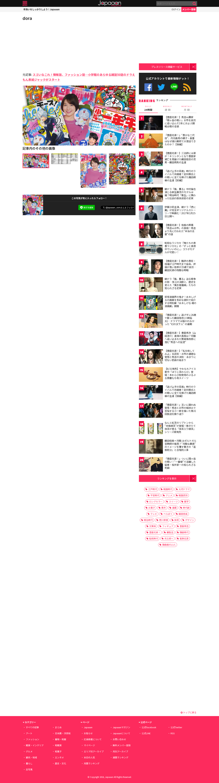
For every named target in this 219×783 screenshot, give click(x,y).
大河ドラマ (184, 489)
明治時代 (148, 520)
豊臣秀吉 (184, 526)
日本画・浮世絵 (62, 733)
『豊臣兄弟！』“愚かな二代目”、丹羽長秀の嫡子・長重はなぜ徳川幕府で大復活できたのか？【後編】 (180, 139)
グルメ (29, 751)
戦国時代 (167, 489)
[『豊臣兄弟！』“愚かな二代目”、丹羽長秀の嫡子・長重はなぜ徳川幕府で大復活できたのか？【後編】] (151, 141)
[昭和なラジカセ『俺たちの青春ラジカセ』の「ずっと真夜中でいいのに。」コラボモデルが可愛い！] (151, 249)
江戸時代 (152, 489)
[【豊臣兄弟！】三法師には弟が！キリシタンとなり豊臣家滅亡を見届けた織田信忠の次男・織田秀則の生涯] (151, 159)
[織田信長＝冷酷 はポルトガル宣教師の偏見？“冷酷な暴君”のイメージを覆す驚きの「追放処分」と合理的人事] (151, 447)
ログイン (176, 9)
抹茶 (176, 520)
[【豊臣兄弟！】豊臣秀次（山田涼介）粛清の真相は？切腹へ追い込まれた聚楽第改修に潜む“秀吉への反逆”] (151, 339)
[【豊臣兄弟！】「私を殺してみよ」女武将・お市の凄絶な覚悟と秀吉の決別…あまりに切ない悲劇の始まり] (151, 357)
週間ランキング (120, 757)
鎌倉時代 (184, 532)
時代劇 (186, 507)
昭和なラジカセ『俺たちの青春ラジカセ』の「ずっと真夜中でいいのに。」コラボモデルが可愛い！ (180, 247)
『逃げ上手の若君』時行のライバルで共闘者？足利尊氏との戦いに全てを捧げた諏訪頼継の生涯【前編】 (180, 175)
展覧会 (170, 532)
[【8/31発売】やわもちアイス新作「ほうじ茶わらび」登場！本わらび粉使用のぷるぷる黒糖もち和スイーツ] (151, 375)
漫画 (174, 507)
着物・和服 (60, 739)
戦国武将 (183, 495)
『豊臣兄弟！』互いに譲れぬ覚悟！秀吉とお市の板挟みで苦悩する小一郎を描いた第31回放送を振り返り (180, 409)
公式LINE (174, 87)
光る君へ (168, 538)
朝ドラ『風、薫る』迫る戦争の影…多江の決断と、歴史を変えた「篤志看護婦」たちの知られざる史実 (180, 283)
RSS (187, 87)
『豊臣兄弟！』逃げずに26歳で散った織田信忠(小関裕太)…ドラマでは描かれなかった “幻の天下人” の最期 (180, 319)
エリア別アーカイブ (94, 751)
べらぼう (167, 513)
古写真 (29, 769)
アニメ (169, 495)
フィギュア (167, 526)
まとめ (58, 727)
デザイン (189, 520)
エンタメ (59, 757)
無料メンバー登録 (122, 745)
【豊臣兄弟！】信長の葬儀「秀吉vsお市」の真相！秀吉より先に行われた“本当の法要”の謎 (180, 229)
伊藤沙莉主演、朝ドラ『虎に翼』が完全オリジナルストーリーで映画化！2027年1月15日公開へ (180, 211)
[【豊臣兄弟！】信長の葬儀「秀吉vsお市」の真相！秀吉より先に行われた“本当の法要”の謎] (151, 231)
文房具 (152, 526)
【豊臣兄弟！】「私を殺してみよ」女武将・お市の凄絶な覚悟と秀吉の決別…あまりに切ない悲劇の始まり (180, 355)
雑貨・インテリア (35, 745)
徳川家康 (163, 520)
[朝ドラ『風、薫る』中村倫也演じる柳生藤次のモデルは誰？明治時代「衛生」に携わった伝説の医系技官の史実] (151, 195)
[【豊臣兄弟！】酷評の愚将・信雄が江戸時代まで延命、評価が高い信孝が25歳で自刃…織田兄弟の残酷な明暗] (151, 267)
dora (27, 18)
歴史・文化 (60, 763)
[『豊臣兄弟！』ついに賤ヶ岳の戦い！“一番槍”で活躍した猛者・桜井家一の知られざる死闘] (151, 465)
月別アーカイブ (120, 751)
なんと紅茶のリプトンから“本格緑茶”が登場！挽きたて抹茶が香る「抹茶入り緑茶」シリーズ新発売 (180, 427)
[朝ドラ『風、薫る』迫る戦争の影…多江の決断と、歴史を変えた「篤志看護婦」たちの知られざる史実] (151, 285)
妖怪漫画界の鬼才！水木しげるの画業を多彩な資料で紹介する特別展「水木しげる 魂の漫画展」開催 (180, 301)
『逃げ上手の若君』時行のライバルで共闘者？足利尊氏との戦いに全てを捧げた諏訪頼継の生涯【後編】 (180, 391)
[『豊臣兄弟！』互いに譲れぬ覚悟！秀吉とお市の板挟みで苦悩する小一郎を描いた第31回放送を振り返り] (151, 411)
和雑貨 (58, 745)
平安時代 (154, 495)
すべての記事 (32, 727)
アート (29, 733)
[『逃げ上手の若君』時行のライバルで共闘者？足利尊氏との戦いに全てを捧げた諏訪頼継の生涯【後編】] (151, 393)
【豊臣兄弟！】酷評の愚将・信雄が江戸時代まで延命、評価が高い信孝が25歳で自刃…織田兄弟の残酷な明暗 (180, 265)
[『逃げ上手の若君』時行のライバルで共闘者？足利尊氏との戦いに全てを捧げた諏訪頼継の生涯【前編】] (151, 177)
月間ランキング (91, 763)
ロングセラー (156, 501)
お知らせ (88, 733)
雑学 (186, 501)
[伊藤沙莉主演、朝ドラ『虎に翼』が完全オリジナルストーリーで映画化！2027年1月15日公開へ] (151, 213)
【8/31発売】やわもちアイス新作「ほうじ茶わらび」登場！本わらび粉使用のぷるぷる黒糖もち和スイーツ (180, 373)
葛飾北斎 (184, 538)
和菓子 (58, 751)
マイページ (89, 745)
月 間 (187, 108)
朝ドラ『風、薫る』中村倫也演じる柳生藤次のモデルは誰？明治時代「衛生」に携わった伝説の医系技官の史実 (180, 193)
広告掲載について (93, 739)
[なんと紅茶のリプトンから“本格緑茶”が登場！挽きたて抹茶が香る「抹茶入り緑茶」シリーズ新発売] (151, 429)
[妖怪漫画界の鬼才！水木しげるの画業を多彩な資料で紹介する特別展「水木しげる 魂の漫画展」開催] (151, 303)
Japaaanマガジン (121, 727)
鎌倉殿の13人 (169, 544)
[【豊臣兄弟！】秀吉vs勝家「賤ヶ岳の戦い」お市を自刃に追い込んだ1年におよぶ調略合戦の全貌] (151, 123)
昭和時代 (153, 538)
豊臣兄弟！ (154, 532)
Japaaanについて (121, 733)
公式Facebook (148, 87)
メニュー (25, 3)
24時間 (148, 108)
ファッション (32, 739)
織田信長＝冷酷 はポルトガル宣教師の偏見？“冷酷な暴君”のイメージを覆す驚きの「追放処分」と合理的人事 (180, 445)
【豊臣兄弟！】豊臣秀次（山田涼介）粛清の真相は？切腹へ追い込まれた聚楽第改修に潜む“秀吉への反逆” (180, 337)
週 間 (167, 108)
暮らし (29, 763)
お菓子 (151, 507)
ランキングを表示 (166, 478)
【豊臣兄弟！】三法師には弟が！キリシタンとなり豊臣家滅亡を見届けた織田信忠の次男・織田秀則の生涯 (180, 157)
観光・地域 (31, 757)
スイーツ (173, 501)
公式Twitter (161, 87)
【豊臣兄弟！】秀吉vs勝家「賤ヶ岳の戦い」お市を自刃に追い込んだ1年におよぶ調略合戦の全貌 (180, 121)
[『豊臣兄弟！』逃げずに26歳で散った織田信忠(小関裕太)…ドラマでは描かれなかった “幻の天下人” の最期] (151, 321)
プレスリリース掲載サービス (166, 66)
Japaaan (109, 4)
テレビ (153, 513)
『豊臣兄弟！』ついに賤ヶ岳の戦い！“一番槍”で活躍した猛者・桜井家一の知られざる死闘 (180, 463)
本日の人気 (89, 757)
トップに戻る (189, 712)
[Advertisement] (50, 46)
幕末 (163, 507)
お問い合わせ (119, 739)
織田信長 (183, 513)
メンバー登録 (189, 9)
